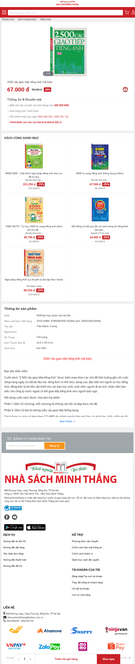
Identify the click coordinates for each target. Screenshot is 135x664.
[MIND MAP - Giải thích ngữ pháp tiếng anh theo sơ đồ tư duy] (34, 156)
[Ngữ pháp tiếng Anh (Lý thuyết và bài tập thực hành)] (34, 263)
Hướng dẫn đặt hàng (13, 547)
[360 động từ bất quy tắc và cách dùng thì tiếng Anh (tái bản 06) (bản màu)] (100, 209)
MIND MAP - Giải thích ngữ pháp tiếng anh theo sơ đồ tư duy (33, 175)
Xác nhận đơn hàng (13, 553)
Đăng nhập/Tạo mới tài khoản (87, 576)
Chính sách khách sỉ (82, 553)
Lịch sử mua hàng (81, 595)
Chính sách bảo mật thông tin (87, 547)
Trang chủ (8, 19)
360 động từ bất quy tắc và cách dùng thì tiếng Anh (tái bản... (99, 228)
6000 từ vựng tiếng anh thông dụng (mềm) (100, 173)
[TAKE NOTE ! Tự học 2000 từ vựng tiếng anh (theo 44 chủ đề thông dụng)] (34, 209)
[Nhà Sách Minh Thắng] (67, 1)
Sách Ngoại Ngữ (27, 19)
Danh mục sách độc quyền (85, 559)
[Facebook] (7, 515)
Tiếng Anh (45, 19)
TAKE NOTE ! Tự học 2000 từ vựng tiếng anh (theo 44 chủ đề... (33, 228)
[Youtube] (14, 515)
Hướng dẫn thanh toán (14, 559)
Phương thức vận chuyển (85, 541)
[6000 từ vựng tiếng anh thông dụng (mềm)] (100, 156)
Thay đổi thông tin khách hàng (87, 582)
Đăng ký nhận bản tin (32, 438)
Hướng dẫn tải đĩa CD (14, 541)
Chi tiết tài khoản (80, 588)
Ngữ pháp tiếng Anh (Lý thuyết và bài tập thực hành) (34, 279)
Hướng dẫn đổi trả (12, 566)
